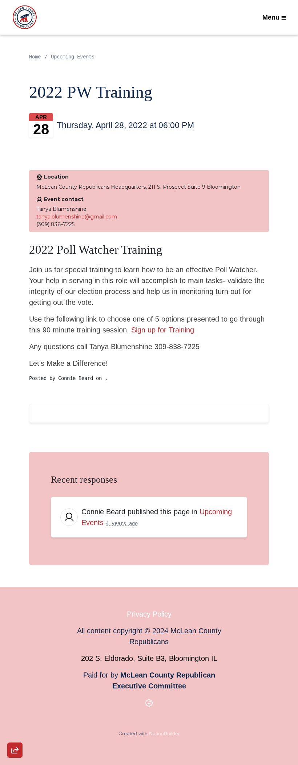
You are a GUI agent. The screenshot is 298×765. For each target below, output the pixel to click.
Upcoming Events (72, 57)
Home (35, 57)
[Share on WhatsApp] (15, 732)
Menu (270, 17)
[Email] (15, 670)
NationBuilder (164, 733)
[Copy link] (15, 650)
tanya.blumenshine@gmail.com (76, 216)
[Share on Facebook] (15, 712)
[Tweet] (15, 691)
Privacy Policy (149, 614)
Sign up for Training (162, 330)
